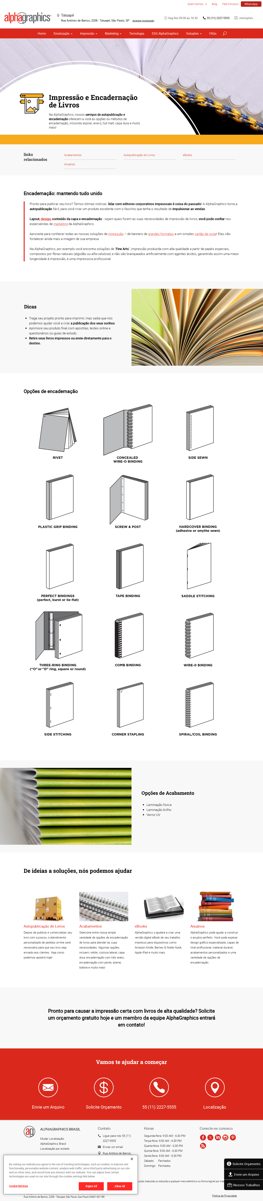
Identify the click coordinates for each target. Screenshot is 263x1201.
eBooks (187, 155)
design (46, 219)
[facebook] (203, 1137)
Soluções (192, 33)
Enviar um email (113, 1147)
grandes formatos (161, 234)
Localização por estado (54, 1148)
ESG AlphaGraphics (165, 33)
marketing (61, 224)
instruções (246, 18)
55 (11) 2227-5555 (218, 18)
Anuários (69, 164)
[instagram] (225, 1137)
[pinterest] (232, 1137)
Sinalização (62, 33)
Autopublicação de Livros (139, 155)
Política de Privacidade (224, 1195)
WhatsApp (251, 4)
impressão (116, 234)
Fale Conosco (230, 4)
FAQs (212, 33)
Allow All (120, 1186)
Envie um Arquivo (246, 1174)
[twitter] (210, 1137)
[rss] (203, 1146)
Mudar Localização (52, 1138)
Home (42, 33)
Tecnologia (136, 33)
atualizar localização (143, 20)
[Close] (132, 1159)
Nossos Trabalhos (246, 1185)
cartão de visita (205, 234)
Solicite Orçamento (246, 1164)
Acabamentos (73, 155)
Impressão (87, 33)
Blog (214, 4)
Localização (214, 1107)
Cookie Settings (18, 1186)
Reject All (91, 1186)
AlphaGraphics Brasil (53, 1143)
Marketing (112, 33)
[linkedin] (217, 1137)
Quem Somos (196, 4)
